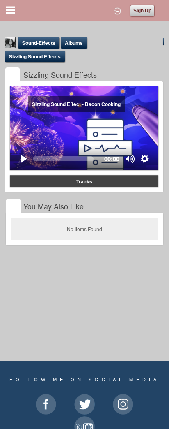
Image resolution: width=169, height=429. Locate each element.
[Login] (117, 10)
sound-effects (38, 42)
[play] (23, 159)
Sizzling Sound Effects (35, 56)
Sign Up (142, 11)
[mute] (131, 159)
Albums (74, 42)
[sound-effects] (12, 75)
